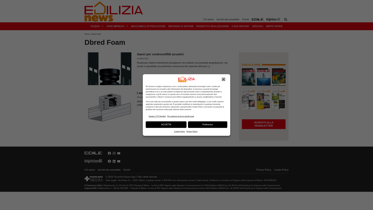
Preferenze (207, 124)
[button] (223, 79)
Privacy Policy (192, 132)
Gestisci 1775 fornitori (157, 116)
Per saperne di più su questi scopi (180, 116)
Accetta (166, 124)
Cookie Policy (179, 132)
